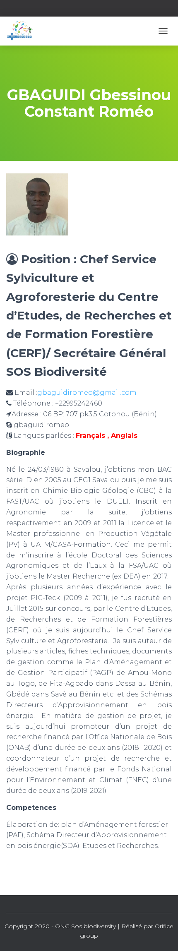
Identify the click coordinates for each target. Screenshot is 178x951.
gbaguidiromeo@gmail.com (87, 392)
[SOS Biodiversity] (22, 31)
